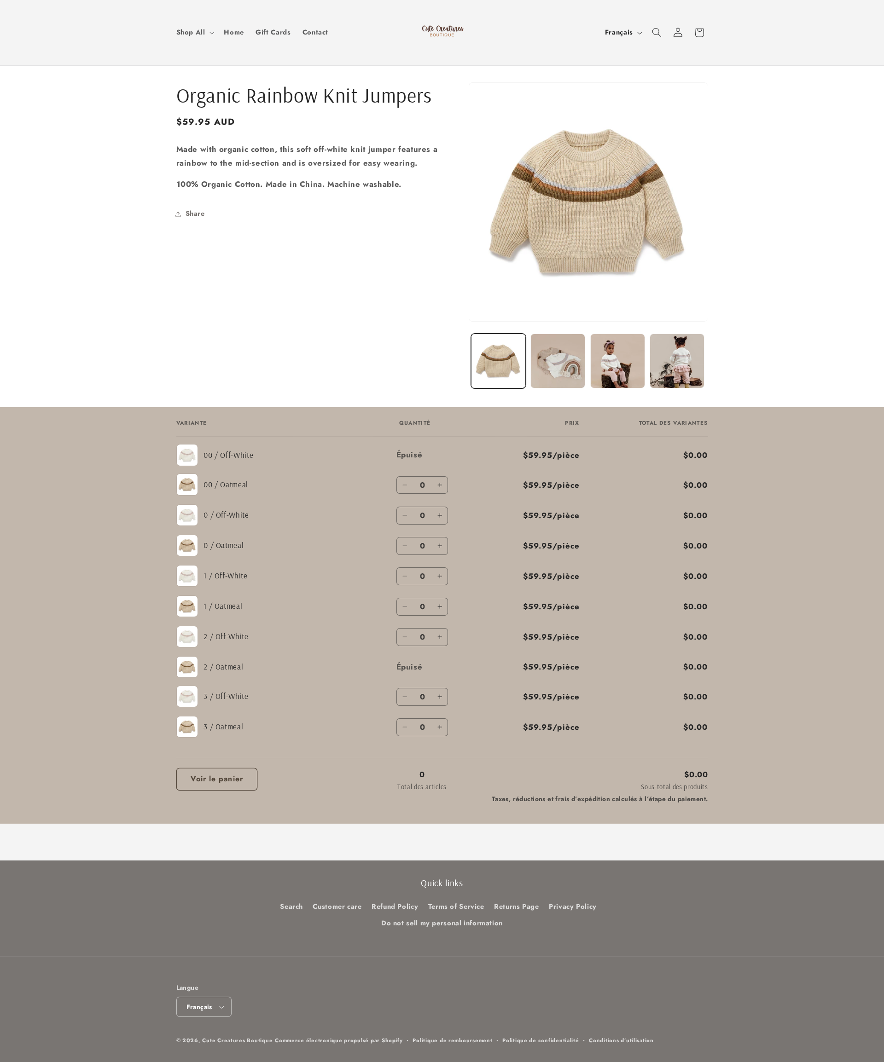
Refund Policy (395, 906)
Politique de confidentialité (540, 1040)
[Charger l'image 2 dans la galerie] (557, 361)
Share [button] (195, 213)
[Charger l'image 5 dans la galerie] (677, 361)
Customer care (337, 906)
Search (291, 906)
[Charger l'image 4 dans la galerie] (617, 361)
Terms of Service (456, 906)
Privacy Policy (573, 906)
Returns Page (516, 906)
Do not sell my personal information (442, 923)
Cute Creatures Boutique (237, 1040)
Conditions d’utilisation (621, 1040)
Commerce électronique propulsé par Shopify (339, 1040)
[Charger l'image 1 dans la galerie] (498, 361)
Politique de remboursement (452, 1040)
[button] (194, 33)
